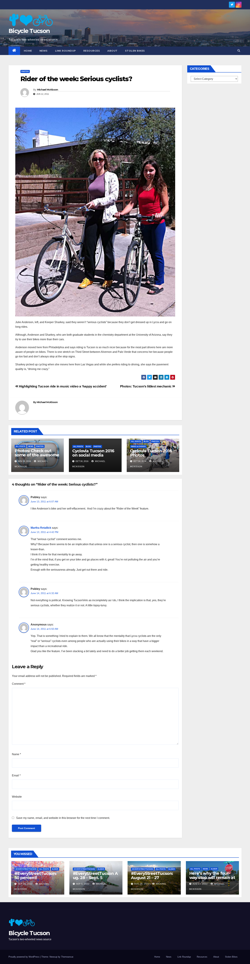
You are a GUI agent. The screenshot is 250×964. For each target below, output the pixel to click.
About (112, 50)
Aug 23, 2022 (200, 884)
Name (16, 754)
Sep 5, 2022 (82, 884)
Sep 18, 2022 (25, 884)
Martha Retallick (41, 527)
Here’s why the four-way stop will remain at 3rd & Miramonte (212, 877)
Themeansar (67, 957)
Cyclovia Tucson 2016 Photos (151, 453)
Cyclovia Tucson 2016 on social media (93, 453)
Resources (91, 50)
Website (17, 796)
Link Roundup (65, 50)
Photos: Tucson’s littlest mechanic (146, 386)
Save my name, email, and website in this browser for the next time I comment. (63, 817)
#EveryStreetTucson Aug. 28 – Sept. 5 (95, 875)
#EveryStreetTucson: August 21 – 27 (152, 875)
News (43, 50)
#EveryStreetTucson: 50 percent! (35, 875)
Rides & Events (138, 446)
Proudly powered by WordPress (24, 957)
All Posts (20, 446)
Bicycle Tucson (29, 30)
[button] (238, 50)
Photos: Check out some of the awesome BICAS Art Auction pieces (37, 457)
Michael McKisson (47, 89)
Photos (25, 71)
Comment (18, 683)
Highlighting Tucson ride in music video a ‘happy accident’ (62, 386)
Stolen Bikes (135, 50)
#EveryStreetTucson (25, 869)
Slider (55, 869)
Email (16, 775)
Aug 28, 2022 (141, 884)
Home (28, 50)
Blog (88, 446)
